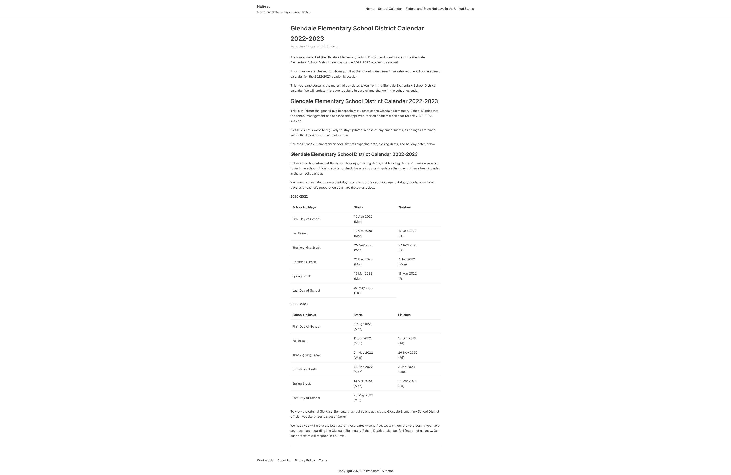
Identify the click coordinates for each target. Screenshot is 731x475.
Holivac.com (370, 471)
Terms (323, 460)
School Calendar (390, 8)
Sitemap (388, 471)
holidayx (300, 46)
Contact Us (265, 460)
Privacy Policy (305, 460)
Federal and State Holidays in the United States (440, 8)
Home (370, 8)
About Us (284, 460)
